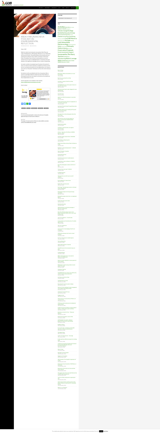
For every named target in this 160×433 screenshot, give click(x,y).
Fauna (60, 36)
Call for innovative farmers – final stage (65, 335)
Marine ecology (63, 44)
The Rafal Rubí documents (63, 280)
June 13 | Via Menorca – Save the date (65, 217)
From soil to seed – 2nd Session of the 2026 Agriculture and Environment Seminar (66, 328)
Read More (105, 431)
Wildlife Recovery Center (68, 60)
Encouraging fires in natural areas (64, 180)
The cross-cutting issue (62, 225)
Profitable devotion (61, 172)
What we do (54, 7)
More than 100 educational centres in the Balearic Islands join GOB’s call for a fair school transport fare (67, 213)
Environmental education (64, 34)
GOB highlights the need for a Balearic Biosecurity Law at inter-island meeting (65, 320)
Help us (67, 7)
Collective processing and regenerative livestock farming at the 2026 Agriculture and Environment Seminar (67, 344)
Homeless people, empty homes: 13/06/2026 (66, 136)
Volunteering (62, 58)
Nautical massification (72, 44)
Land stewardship (64, 42)
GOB (65, 38)
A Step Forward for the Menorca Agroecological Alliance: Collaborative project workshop (67, 308)
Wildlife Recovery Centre (63, 62)
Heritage (67, 40)
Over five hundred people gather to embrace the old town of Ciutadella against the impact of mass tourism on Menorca (34, 115)
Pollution (65, 48)
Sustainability (62, 54)
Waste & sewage (71, 58)
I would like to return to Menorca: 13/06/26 (66, 161)
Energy (73, 33)
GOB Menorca (33, 45)
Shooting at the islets (62, 204)
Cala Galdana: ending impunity (64, 139)
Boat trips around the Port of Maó (64, 78)
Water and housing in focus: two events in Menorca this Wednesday (66, 256)
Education (67, 33)
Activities (61, 27)
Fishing (64, 36)
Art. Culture (72, 27)
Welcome (40, 7)
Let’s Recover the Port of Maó (63, 277)
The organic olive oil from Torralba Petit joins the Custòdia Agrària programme (67, 373)
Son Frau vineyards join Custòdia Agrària (66, 237)
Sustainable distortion (62, 154)
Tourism (60, 56)
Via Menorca (66, 56)
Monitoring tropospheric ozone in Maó (65, 316)
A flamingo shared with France (64, 291)
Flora (67, 36)
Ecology (23, 108)
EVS (59, 7)
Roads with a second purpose (63, 183)
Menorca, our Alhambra (62, 387)
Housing (72, 40)
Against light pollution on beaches (64, 244)
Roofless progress (61, 324)
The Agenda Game (61, 332)
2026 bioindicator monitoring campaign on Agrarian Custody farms (66, 208)
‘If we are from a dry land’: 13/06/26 (65, 169)
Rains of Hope (60, 70)
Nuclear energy (63, 46)
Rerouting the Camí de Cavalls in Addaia (65, 284)
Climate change (63, 31)
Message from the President (63, 352)
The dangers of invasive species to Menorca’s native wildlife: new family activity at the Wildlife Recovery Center (35, 121)
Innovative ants (61, 93)
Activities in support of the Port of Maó (65, 81)
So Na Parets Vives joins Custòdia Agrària (66, 157)
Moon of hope (60, 349)
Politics (28, 108)
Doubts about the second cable (64, 200)
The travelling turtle (61, 241)
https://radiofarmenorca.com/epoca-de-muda (30, 82)
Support (71, 52)
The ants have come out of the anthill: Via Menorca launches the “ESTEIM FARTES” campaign (66, 119)
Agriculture (67, 27)
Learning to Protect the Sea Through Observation (67, 106)
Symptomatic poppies (62, 124)
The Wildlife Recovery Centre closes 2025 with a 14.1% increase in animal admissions (67, 273)
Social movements (63, 52)
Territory (46, 108)
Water (60, 60)
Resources (73, 7)
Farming (71, 34)
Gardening (72, 36)
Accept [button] (101, 431)
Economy (61, 33)
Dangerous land (61, 295)
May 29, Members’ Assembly (63, 151)
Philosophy (70, 46)
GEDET (63, 38)
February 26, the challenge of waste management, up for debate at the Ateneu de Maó (67, 288)
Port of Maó (70, 48)
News (63, 7)
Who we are (47, 7)
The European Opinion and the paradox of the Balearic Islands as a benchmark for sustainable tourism (67, 383)
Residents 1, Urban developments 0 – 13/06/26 (67, 147)
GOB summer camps (61, 40)
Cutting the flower (61, 252)
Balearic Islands (62, 29)
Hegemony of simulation (62, 356)
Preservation (34, 108)
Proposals (41, 108)
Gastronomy (60, 38)
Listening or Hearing (62, 269)
